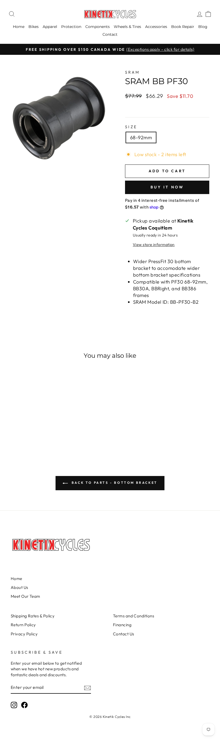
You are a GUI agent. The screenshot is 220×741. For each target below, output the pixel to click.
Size (131, 126)
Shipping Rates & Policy (32, 615)
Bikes (33, 26)
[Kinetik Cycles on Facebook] (24, 705)
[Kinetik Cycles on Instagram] (14, 705)
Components (97, 26)
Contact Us (123, 633)
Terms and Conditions (133, 615)
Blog (202, 26)
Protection (71, 26)
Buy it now (167, 187)
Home (18, 26)
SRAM (132, 72)
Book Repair (182, 26)
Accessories (156, 26)
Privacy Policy (24, 633)
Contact (110, 34)
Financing (122, 624)
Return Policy (23, 624)
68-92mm (141, 137)
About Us (19, 587)
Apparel (50, 26)
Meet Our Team (25, 596)
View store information (154, 244)
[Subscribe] (87, 687)
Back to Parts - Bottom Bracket (113, 483)
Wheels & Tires (127, 26)
